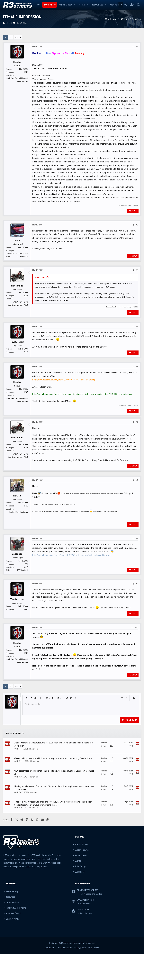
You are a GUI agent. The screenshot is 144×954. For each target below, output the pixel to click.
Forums (48, 4)
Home (38, 5)
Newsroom (33, 749)
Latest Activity (12, 902)
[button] (55, 5)
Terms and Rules (64, 947)
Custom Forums (82, 850)
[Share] (133, 47)
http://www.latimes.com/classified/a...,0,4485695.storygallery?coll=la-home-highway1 (71, 555)
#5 (137, 366)
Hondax (8, 23)
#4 (137, 326)
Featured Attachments (16, 907)
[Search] (138, 5)
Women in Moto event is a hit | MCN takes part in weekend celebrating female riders (53, 758)
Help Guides (85, 903)
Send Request (86, 913)
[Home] (105, 18)
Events (78, 860)
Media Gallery (12, 891)
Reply (134, 211)
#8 (137, 538)
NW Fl (26, 567)
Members (114, 4)
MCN (16, 749)
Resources (97, 4)
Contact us (49, 947)
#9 (137, 584)
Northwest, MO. (22, 253)
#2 (137, 225)
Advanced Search (13, 913)
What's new (65, 4)
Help (90, 947)
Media (82, 4)
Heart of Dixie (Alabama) (18, 512)
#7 (137, 480)
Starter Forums (81, 844)
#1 (137, 46)
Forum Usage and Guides (91, 894)
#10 (136, 627)
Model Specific (81, 855)
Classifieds (80, 871)
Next (17, 37)
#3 (137, 270)
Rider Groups (80, 866)
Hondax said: (40, 277)
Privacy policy (80, 947)
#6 (137, 422)
